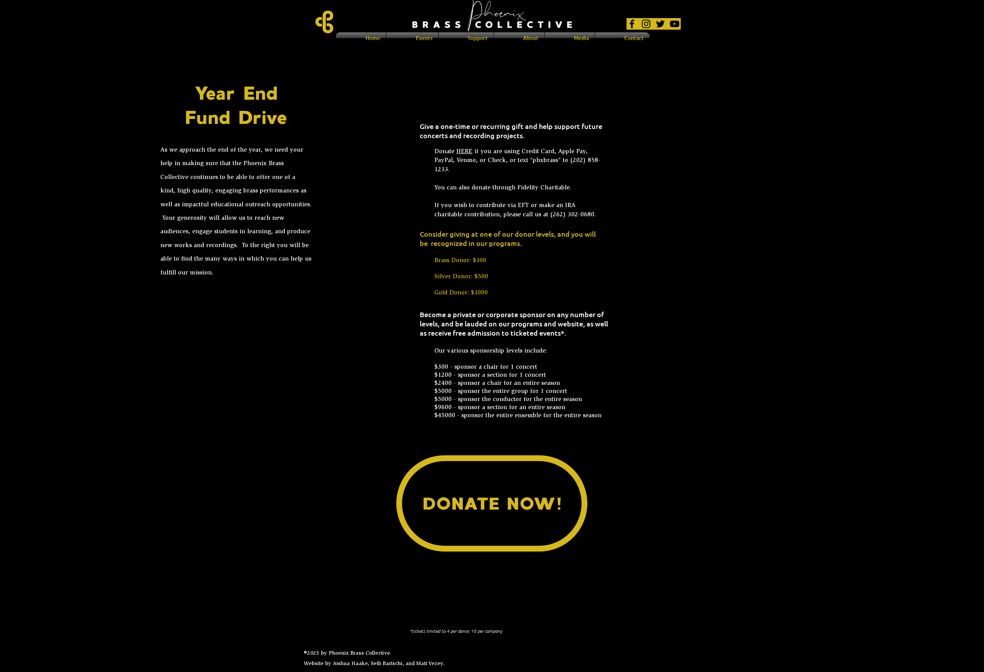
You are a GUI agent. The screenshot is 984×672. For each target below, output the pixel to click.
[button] (519, 38)
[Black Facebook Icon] (632, 24)
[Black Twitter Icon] (660, 24)
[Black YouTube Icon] (674, 24)
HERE (464, 152)
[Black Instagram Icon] (646, 24)
